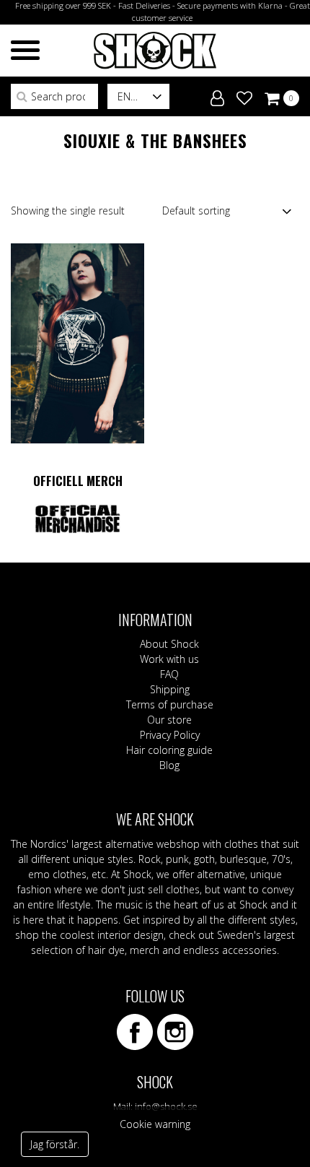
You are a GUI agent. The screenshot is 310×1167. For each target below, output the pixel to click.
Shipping (170, 689)
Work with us (169, 659)
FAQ (169, 674)
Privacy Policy (170, 735)
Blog (169, 765)
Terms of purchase (169, 704)
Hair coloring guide (169, 750)
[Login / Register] (217, 95)
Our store (169, 719)
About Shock (169, 644)
